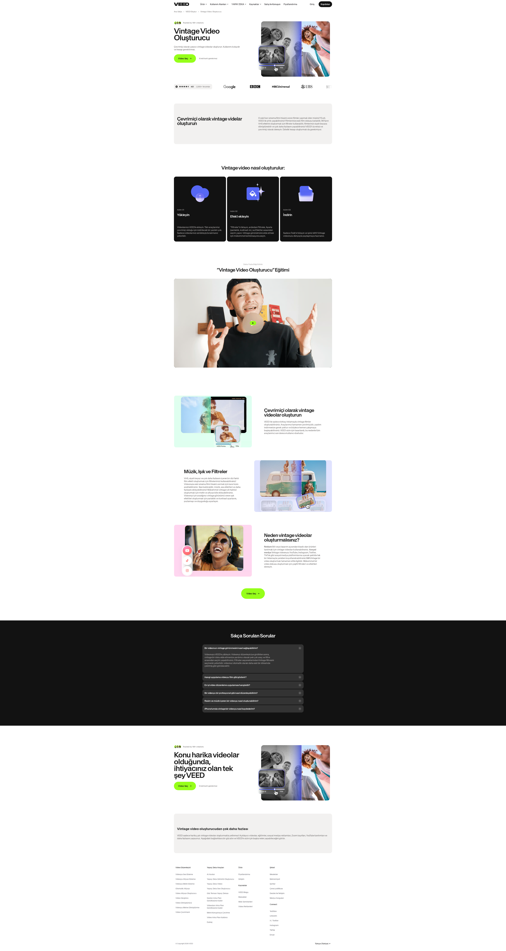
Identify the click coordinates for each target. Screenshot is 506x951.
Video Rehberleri (245, 906)
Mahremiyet (275, 879)
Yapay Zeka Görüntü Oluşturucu (220, 879)
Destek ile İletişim (277, 893)
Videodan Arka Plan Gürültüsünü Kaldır (215, 906)
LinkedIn (273, 916)
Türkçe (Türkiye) (321, 944)
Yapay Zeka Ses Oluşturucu (218, 888)
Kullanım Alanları (218, 4)
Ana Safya (178, 12)
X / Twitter (274, 920)
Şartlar (272, 884)
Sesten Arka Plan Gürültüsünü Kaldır (215, 899)
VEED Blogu (243, 892)
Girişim (241, 879)
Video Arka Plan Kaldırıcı (217, 917)
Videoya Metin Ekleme (185, 884)
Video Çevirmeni (183, 912)
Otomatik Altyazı (183, 888)
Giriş (312, 4)
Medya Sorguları (277, 898)
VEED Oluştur (191, 12)
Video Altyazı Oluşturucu (186, 893)
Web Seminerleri (245, 902)
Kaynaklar (254, 4)
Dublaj (209, 922)
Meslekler (274, 874)
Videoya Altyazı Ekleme (186, 879)
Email (272, 935)
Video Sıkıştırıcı (182, 898)
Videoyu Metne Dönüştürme (187, 907)
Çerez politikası (276, 888)
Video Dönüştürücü (184, 903)
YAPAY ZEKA (238, 4)
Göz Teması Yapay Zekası (217, 893)
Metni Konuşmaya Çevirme (218, 912)
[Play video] (253, 323)
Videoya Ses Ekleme (184, 874)
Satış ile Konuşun (272, 4)
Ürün (202, 4)
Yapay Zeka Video (214, 884)
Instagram (274, 925)
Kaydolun (325, 4)
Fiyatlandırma (290, 4)
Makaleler (242, 897)
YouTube (273, 911)
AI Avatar (211, 874)
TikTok (272, 930)
